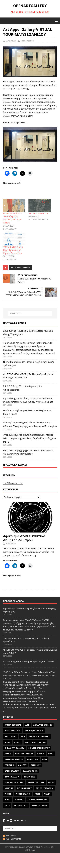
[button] (55, 20)
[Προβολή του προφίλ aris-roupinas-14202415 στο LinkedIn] (15, 820)
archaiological (13, 725)
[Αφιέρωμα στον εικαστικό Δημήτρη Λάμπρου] (30, 530)
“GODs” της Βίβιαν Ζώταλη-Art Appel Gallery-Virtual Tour (29, 672)
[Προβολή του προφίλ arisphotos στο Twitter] (8, 820)
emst (50, 753)
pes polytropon (44, 788)
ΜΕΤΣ (7, 805)
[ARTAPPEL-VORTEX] (39, 205)
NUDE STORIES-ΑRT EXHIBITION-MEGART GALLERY (25, 685)
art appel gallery (20, 267)
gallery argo (12, 771)
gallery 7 (35, 765)
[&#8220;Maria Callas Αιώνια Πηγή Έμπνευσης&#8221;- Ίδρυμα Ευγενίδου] (14, 239)
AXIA (22, 736)
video (7, 799)
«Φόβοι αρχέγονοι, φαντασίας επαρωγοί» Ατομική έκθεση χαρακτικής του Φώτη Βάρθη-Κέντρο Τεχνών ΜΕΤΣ (29, 438)
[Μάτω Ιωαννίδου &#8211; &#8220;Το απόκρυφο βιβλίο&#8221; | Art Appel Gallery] (14, 205)
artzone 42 (10, 736)
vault (47, 794)
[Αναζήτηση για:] (30, 313)
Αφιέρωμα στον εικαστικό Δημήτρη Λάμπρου (24, 538)
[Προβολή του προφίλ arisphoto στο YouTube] (18, 820)
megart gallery (36, 782)
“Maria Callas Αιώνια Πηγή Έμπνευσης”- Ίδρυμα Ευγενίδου (13, 250)
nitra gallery (24, 788)
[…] (34, 555)
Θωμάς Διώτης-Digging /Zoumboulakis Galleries (25, 681)
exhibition (32, 759)
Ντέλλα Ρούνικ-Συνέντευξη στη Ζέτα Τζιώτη (23, 688)
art (27, 725)
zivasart (19, 799)
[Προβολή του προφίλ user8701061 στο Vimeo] (21, 820)
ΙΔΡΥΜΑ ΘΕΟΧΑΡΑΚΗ (37, 799)
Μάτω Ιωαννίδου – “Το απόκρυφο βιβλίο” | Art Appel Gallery (12, 218)
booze (17, 742)
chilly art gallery (14, 748)
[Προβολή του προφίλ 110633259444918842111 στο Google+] (25, 820)
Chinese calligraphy (39, 748)
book (7, 742)
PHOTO (8, 794)
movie (51, 782)
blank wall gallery (39, 736)
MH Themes (30, 850)
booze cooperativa (35, 742)
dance (8, 753)
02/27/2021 (11, 40)
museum (9, 788)
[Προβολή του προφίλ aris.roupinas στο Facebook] (4, 820)
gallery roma (30, 771)
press (37, 794)
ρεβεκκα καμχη (39, 805)
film (44, 759)
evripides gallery (14, 759)
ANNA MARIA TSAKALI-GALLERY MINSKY (21, 701)
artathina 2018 (12, 730)
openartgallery (27, 40)
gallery (22, 765)
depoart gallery (24, 753)
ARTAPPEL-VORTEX (38, 213)
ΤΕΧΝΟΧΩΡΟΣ (21, 805)
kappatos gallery (14, 782)
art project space (33, 730)
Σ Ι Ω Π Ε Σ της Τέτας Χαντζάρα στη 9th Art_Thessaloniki (28, 661)
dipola (40, 753)
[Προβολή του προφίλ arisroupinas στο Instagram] (11, 820)
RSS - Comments (13, 838)
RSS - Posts (10, 835)
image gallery (12, 776)
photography (23, 794)
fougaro (9, 765)
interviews (29, 776)
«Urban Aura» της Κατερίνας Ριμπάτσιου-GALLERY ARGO (29, 704)
